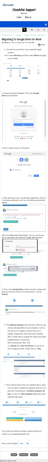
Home (14, 454)
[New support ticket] (32, 29)
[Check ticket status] (38, 29)
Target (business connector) (34, 35)
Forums (34, 454)
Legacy (18, 35)
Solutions (23, 454)
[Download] (19, 236)
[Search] (24, 29)
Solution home (7, 35)
